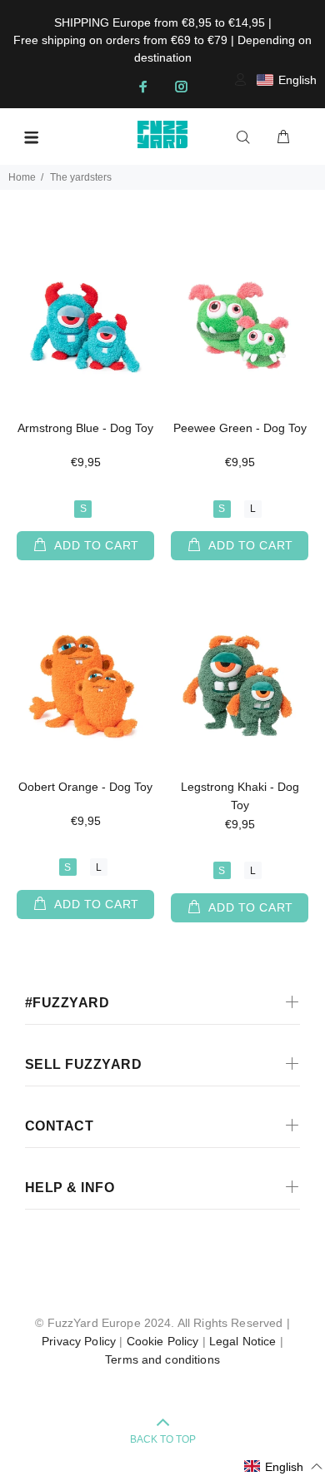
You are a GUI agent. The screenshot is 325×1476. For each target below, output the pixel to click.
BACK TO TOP (163, 1439)
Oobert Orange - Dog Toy (85, 786)
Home (22, 177)
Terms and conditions (162, 1359)
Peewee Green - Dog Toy (240, 428)
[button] (283, 1466)
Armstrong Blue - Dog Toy (85, 428)
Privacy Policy (79, 1341)
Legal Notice (243, 1341)
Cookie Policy (163, 1341)
